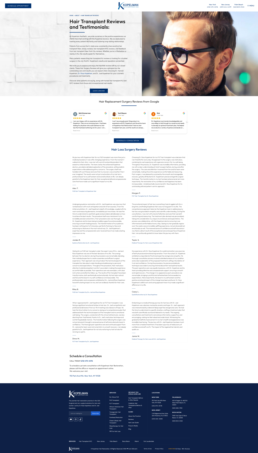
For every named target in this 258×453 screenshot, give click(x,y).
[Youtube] (71, 419)
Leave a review (99, 91)
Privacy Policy (159, 449)
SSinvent (134, 449)
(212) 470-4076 (87, 361)
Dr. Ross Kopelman (85, 73)
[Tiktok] (80, 419)
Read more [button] (76, 130)
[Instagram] (76, 419)
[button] (186, 122)
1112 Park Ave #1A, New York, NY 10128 (85, 376)
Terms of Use (148, 449)
